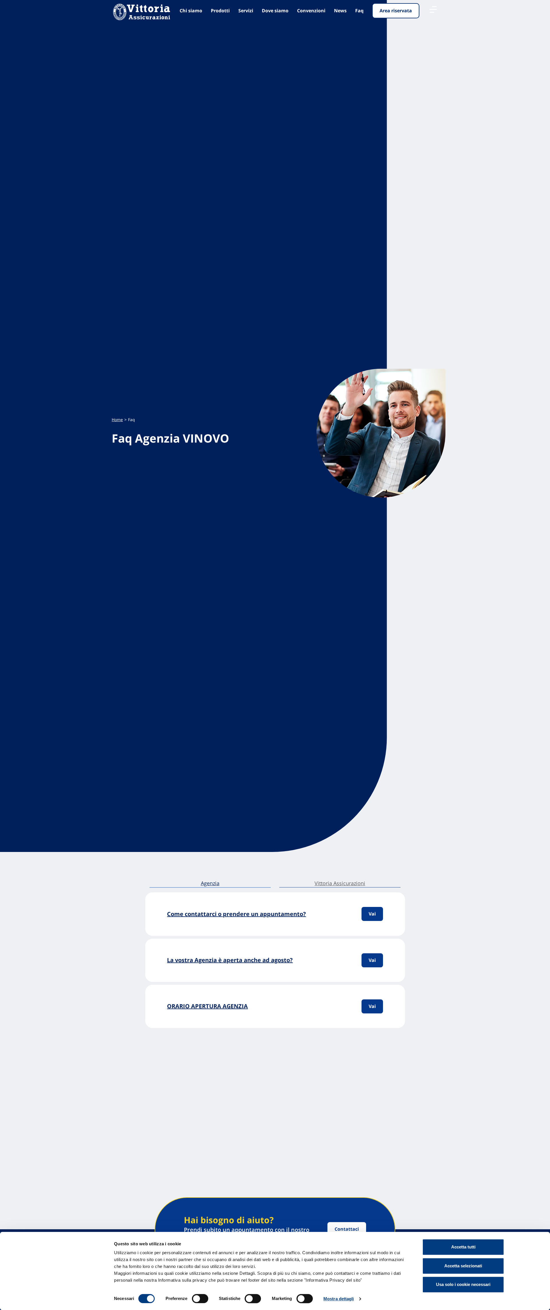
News (340, 10)
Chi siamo (191, 10)
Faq (359, 10)
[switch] (200, 1298)
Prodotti (220, 10)
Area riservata (396, 10)
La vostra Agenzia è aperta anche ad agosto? (230, 960)
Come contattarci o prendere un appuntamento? (236, 914)
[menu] (433, 9)
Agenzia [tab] (210, 883)
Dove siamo (275, 10)
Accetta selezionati (463, 1265)
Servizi (245, 10)
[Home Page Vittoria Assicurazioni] (141, 12)
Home (117, 419)
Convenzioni (311, 10)
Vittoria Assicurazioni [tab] (340, 883)
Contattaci (347, 1229)
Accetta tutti (463, 1246)
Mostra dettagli (338, 1298)
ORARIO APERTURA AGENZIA (207, 1006)
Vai (372, 914)
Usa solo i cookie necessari (463, 1284)
